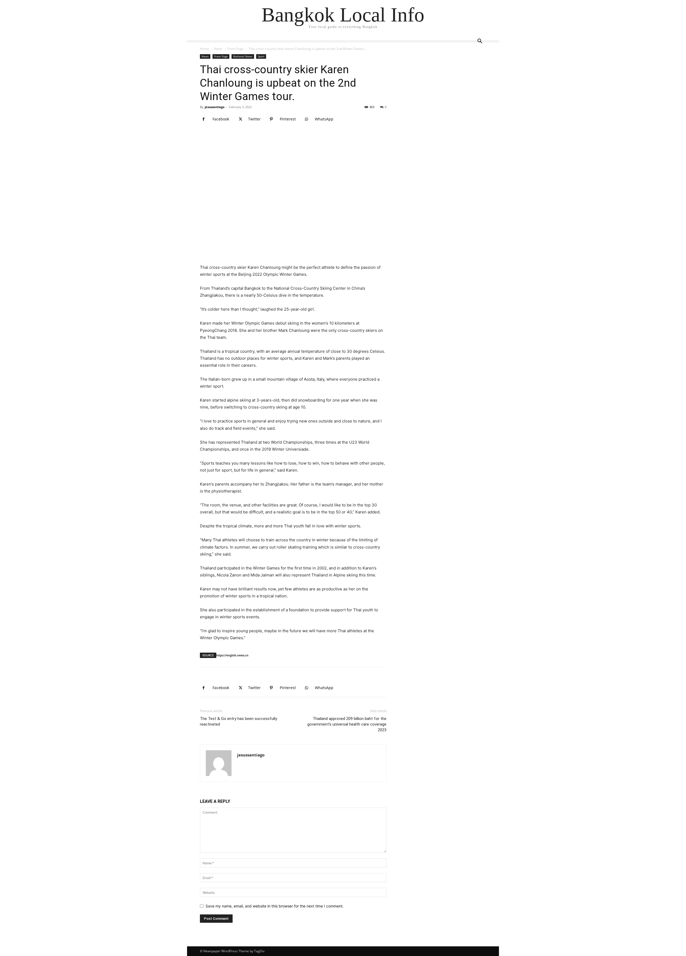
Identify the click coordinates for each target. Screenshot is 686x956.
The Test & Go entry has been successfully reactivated (238, 721)
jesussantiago (215, 107)
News (218, 48)
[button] (479, 41)
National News (242, 56)
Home (204, 48)
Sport (261, 56)
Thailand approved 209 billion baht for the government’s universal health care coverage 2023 (346, 724)
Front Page (236, 48)
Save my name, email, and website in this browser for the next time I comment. (275, 906)
